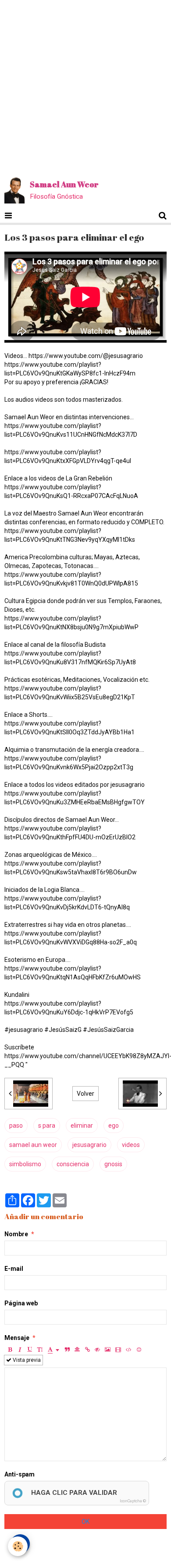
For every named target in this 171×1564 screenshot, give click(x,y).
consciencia (73, 1164)
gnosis (113, 1164)
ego (113, 1125)
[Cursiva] (19, 1349)
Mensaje (16, 1337)
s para (46, 1125)
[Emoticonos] (139, 1349)
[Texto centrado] (77, 1349)
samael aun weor (33, 1144)
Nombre (16, 1234)
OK (85, 1521)
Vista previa (26, 1360)
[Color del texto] (53, 1349)
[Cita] (67, 1349)
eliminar (82, 1125)
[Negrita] (9, 1349)
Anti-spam (19, 1474)
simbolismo (25, 1164)
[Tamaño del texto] (40, 1349)
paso (16, 1125)
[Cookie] (18, 1546)
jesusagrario (89, 1144)
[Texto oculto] (97, 1349)
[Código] (128, 1349)
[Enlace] (87, 1349)
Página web (21, 1303)
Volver (85, 1093)
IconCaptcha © (133, 1501)
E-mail (13, 1268)
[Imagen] (107, 1349)
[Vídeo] (118, 1349)
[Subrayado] (30, 1349)
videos (131, 1144)
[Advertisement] (85, 85)
